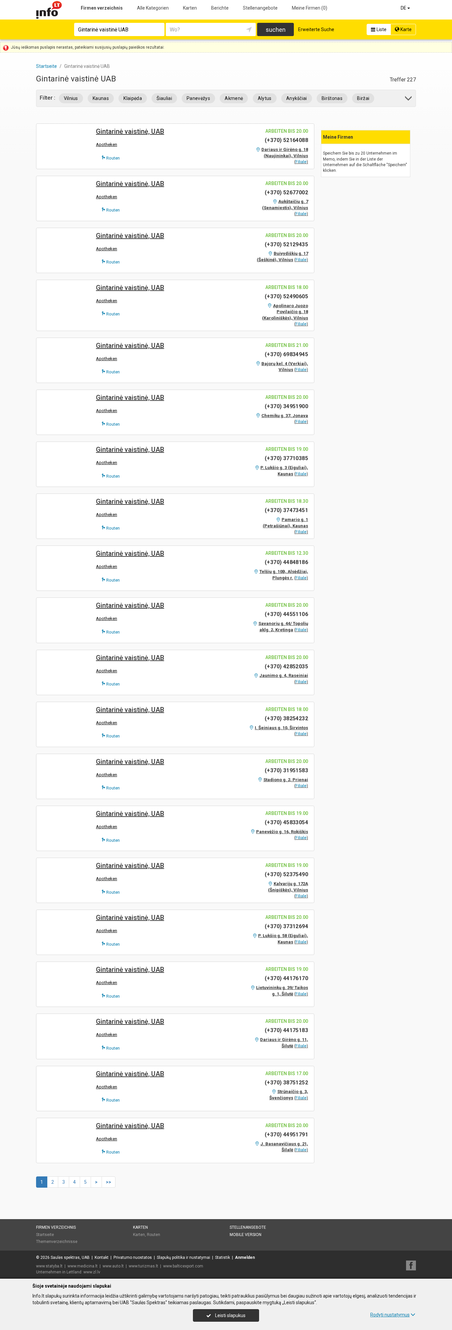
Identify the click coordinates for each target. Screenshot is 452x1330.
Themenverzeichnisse (56, 1241)
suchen (276, 29)
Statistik (222, 1257)
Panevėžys (198, 98)
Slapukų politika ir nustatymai (183, 1257)
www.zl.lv (91, 1272)
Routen (112, 158)
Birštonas (332, 98)
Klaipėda (132, 98)
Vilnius (71, 98)
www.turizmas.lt (143, 1266)
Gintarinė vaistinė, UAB (130, 131)
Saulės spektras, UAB (70, 1257)
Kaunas (101, 98)
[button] (409, 99)
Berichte (220, 8)
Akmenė (234, 98)
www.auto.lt (113, 1266)
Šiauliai (164, 98)
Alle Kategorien (153, 8)
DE (404, 8)
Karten (190, 8)
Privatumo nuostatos (132, 1257)
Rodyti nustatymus (390, 1314)
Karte (405, 29)
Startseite (45, 1234)
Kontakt (102, 1257)
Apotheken (106, 144)
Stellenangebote (260, 8)
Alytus (265, 98)
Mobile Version (245, 1234)
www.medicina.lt (83, 1266)
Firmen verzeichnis (102, 8)
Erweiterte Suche (316, 29)
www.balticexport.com (183, 1266)
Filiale (300, 161)
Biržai (363, 98)
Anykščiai (296, 98)
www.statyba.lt (49, 1266)
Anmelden (245, 1257)
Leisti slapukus (230, 1315)
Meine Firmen (309, 8)
